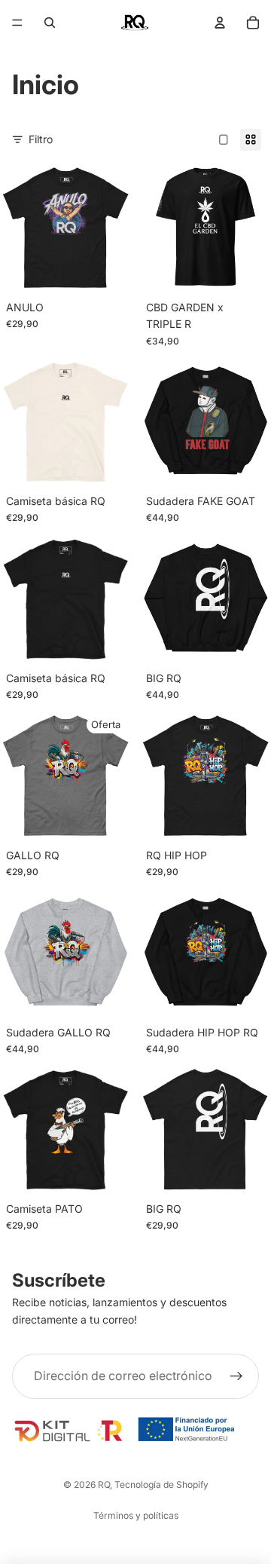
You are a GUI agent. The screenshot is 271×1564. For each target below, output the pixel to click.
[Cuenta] (219, 22)
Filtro (41, 139)
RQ (104, 1484)
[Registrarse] (236, 1376)
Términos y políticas (135, 1515)
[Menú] (17, 22)
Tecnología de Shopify (161, 1484)
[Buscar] (49, 22)
